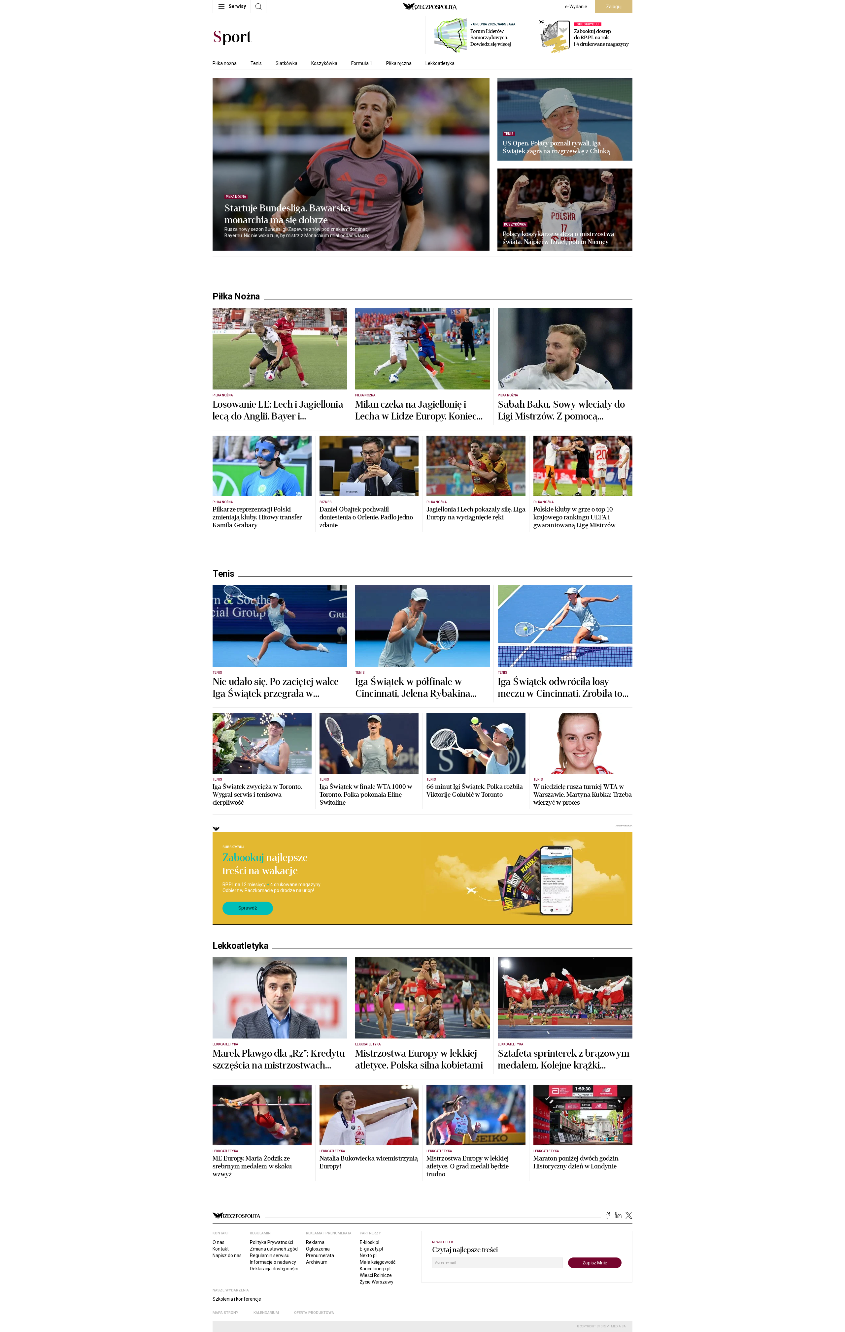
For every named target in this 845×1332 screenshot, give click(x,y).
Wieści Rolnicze (376, 1275)
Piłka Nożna (236, 296)
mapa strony (225, 1313)
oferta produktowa (314, 1313)
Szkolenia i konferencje (237, 1299)
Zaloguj (614, 6)
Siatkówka (286, 63)
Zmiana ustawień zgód (274, 1249)
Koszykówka (324, 63)
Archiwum (316, 1262)
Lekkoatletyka (440, 63)
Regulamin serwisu (269, 1255)
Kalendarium (266, 1313)
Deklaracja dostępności (274, 1268)
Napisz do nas (227, 1255)
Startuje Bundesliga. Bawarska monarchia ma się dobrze (287, 214)
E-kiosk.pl (369, 1242)
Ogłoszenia (318, 1249)
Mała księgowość (377, 1262)
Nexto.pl (368, 1255)
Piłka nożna (225, 63)
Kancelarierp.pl (375, 1268)
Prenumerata (320, 1255)
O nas (218, 1242)
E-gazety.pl (371, 1249)
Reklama (315, 1242)
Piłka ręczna (399, 63)
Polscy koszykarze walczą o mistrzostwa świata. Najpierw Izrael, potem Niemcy (558, 238)
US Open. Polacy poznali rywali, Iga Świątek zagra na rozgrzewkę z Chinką (556, 147)
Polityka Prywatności (271, 1242)
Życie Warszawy (376, 1282)
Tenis (256, 63)
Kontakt (221, 1249)
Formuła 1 (361, 63)
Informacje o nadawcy (273, 1262)
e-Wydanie (576, 6)
